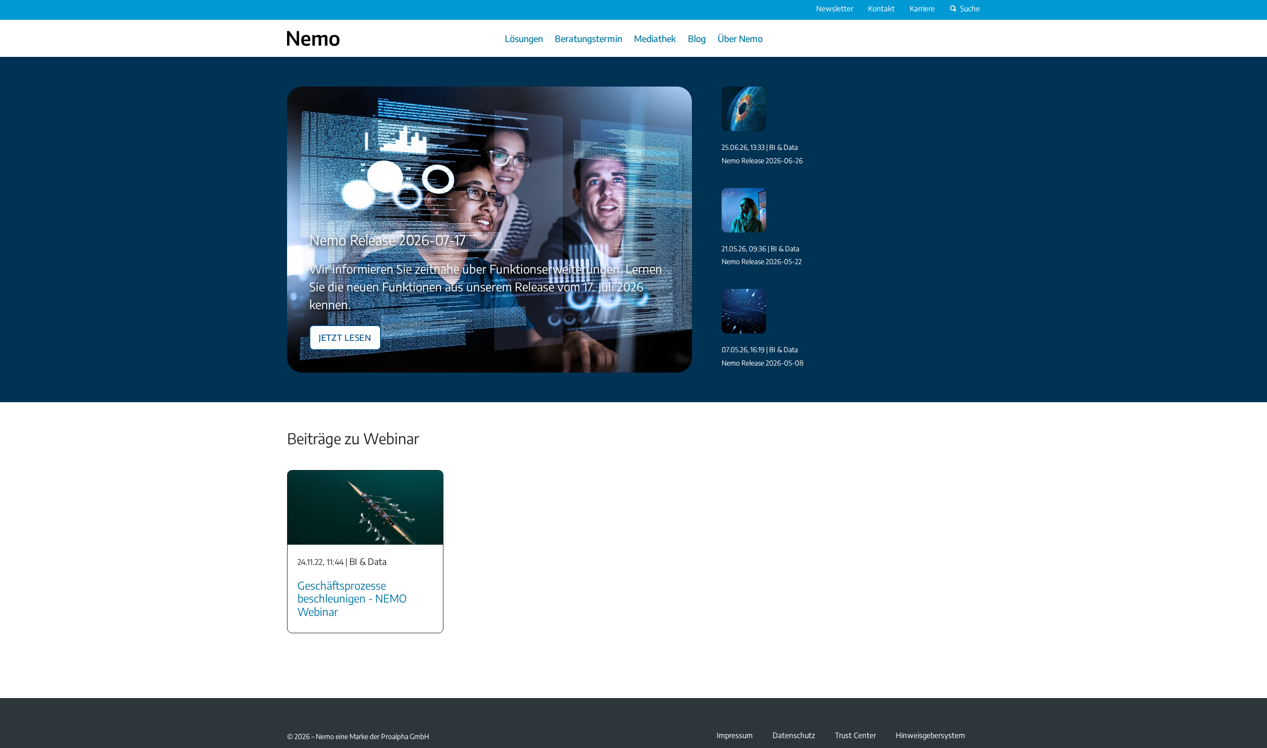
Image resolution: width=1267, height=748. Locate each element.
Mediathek (655, 38)
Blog (697, 38)
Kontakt (881, 8)
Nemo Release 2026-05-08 (763, 363)
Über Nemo (740, 38)
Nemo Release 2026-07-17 (387, 239)
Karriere (922, 8)
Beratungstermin (588, 38)
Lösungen (524, 38)
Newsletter (834, 8)
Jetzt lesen (345, 335)
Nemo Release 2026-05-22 (762, 261)
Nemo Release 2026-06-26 (762, 160)
